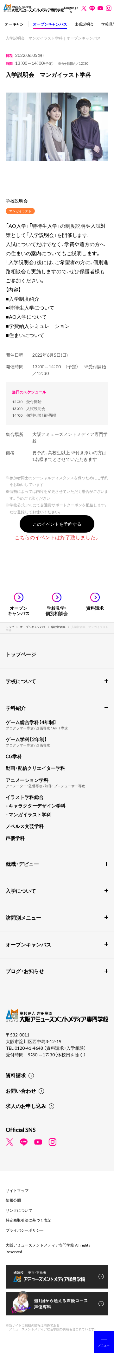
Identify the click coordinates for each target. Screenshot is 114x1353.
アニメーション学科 (27, 779)
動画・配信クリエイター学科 (35, 767)
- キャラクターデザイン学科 (36, 805)
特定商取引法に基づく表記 (28, 1220)
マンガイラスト (20, 210)
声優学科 (15, 838)
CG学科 (14, 756)
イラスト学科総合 (25, 797)
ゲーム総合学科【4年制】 (31, 722)
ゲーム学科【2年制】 (26, 739)
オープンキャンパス (50, 24)
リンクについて (19, 1210)
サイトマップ (17, 1190)
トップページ (21, 654)
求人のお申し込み (26, 1105)
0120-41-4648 (29, 1048)
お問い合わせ (21, 1090)
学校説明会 (17, 200)
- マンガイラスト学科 (28, 814)
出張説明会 (84, 24)
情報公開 (13, 1200)
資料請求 (16, 1075)
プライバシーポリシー (25, 1230)
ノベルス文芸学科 (25, 826)
